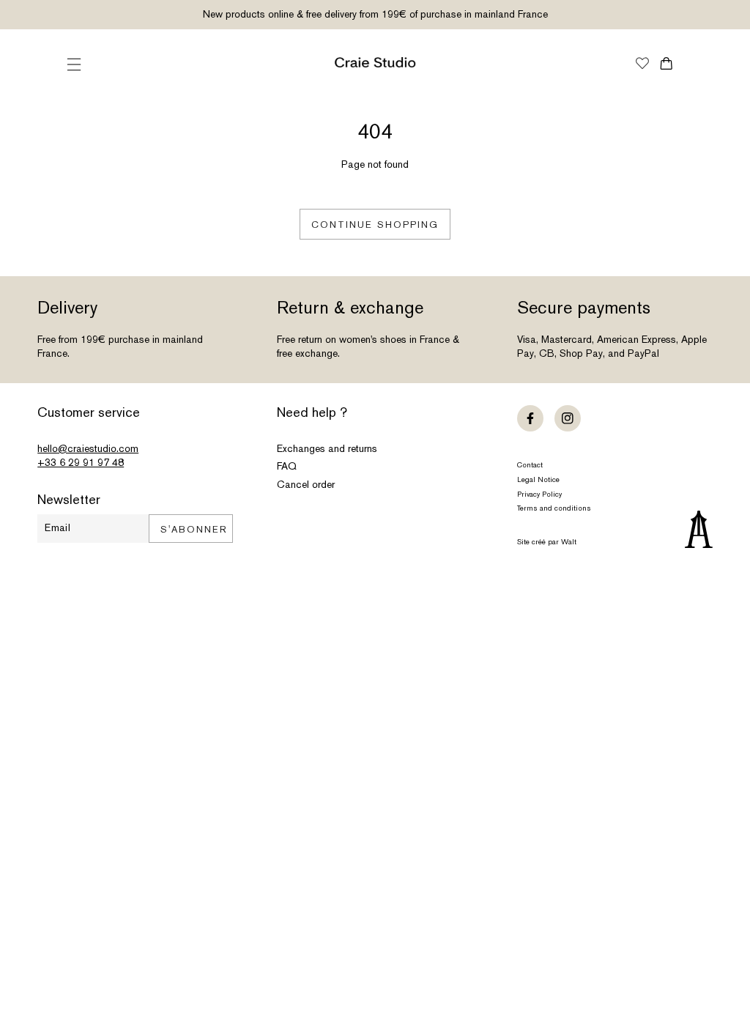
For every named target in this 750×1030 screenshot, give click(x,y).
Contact (530, 465)
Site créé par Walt (546, 542)
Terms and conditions (554, 508)
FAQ (287, 466)
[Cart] (666, 63)
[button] (74, 64)
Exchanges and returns (327, 448)
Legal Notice (538, 479)
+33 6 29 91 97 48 (80, 462)
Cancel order (306, 484)
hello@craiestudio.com (87, 448)
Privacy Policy (539, 494)
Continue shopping (375, 224)
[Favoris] (642, 64)
